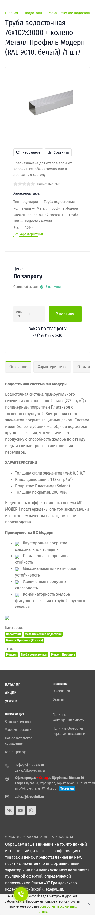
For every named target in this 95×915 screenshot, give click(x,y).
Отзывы (58, 699)
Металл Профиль (63, 654)
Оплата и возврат (18, 721)
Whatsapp (49, 788)
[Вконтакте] (9, 810)
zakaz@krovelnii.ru (30, 770)
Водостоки (13, 634)
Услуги (11, 701)
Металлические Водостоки (43, 634)
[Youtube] (20, 810)
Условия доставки (18, 730)
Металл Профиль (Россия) (24, 640)
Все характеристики (28, 234)
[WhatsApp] (31, 810)
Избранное (31, 152)
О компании (61, 691)
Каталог (12, 684)
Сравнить (61, 152)
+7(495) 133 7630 (29, 765)
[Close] (88, 904)
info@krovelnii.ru (27, 788)
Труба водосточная (34, 654)
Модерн (11, 654)
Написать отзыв (48, 184)
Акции (11, 693)
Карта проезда (16, 752)
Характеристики (52, 366)
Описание (18, 366)
